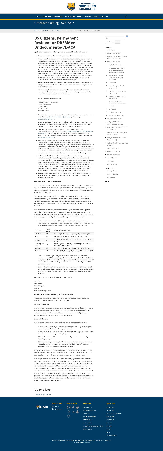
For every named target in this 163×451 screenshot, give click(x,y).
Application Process (115, 65)
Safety (108, 429)
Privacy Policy (56, 440)
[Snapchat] (78, 412)
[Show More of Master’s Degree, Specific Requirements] (106, 85)
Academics (47, 16)
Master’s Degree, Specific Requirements (117, 87)
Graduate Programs (113, 151)
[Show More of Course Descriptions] (105, 154)
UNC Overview (87, 407)
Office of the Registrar (113, 414)
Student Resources (115, 112)
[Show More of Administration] (105, 157)
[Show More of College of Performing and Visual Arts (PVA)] (105, 142)
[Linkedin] (73, 412)
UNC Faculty (111, 161)
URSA (108, 432)
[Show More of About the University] (105, 52)
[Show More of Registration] (106, 108)
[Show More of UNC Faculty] (105, 160)
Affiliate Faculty (112, 164)
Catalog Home (111, 171)
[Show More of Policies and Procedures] (106, 115)
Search (117, 42)
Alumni (96, 16)
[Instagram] (69, 407)
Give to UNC (110, 420)
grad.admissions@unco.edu (46, 119)
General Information (57, 30)
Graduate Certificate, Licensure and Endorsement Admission (117, 104)
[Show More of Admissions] (106, 82)
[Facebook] (73, 407)
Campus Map (110, 410)
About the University (113, 53)
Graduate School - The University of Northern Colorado (117, 57)
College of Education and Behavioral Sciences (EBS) (115, 123)
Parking (108, 426)
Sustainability (87, 429)
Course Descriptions (113, 155)
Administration (112, 158)
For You (105, 16)
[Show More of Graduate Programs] (105, 151)
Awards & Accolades (89, 410)
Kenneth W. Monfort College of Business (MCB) (117, 133)
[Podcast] (69, 416)
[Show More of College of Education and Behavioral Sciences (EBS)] (105, 121)
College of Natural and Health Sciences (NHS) (116, 139)
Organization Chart (89, 417)
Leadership (86, 414)
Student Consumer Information (93, 426)
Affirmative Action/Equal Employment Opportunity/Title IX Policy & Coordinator (86, 440)
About (38, 16)
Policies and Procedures (116, 115)
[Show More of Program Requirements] (105, 118)
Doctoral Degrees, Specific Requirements (117, 97)
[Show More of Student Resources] (106, 112)
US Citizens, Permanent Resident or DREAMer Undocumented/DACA (117, 70)
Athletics (87, 16)
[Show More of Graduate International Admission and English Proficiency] (106, 75)
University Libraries (113, 148)
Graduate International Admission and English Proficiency (116, 77)
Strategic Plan (87, 420)
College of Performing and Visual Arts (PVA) (117, 144)
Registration (112, 109)
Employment (110, 417)
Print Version (111, 50)
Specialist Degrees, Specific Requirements (117, 92)
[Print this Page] (127, 36)
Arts (79, 16)
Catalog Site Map (112, 174)
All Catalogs (111, 177)
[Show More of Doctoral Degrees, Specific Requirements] (106, 96)
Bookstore (110, 407)
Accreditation (87, 423)
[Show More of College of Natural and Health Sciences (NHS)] (105, 137)
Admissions (57, 16)
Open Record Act (111, 435)
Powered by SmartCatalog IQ (81, 442)
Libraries (109, 423)
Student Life (70, 16)
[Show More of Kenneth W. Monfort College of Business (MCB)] (105, 132)
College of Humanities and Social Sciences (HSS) (117, 128)
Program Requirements (114, 119)
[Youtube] (69, 412)
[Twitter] (78, 407)
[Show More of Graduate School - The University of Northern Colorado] (105, 56)
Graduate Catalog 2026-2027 (41, 30)
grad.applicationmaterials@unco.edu (58, 117)
